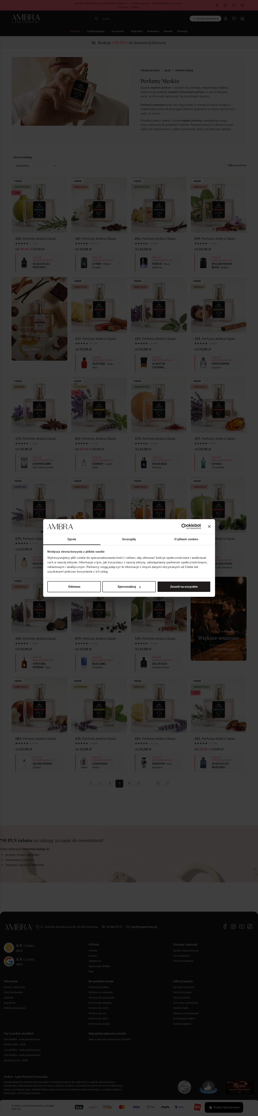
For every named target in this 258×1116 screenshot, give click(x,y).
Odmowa (74, 586)
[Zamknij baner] (209, 526)
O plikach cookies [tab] (186, 539)
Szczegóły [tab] (129, 539)
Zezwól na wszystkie (184, 586)
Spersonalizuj (127, 586)
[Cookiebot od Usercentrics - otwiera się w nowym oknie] (184, 526)
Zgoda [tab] (71, 539)
